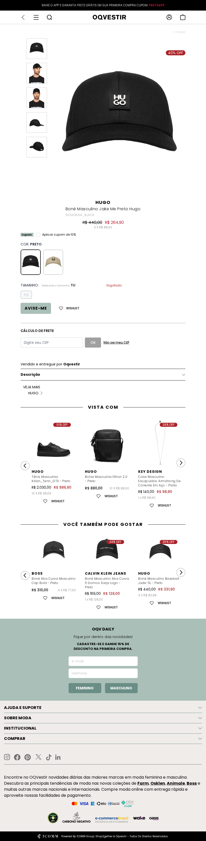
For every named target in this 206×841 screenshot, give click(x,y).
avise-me (36, 308)
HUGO (103, 202)
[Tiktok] (49, 757)
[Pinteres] (27, 757)
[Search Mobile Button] (49, 17)
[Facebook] (17, 757)
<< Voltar (179, 32)
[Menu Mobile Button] (36, 17)
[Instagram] (7, 757)
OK (93, 342)
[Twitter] (38, 757)
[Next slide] (180, 462)
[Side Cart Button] (182, 17)
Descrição (30, 374)
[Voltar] (23, 17)
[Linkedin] (58, 757)
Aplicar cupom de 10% (59, 235)
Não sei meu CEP (116, 342)
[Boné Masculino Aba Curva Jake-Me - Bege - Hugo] (53, 262)
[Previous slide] (25, 465)
